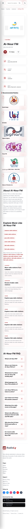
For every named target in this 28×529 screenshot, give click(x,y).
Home (2, 9)
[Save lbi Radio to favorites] (3, 112)
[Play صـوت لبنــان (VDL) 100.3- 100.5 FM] (14, 162)
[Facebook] (4, 492)
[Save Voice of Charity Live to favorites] (3, 174)
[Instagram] (11, 492)
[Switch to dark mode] (25, 3)
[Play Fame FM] (14, 147)
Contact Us (5, 485)
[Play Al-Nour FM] (5, 52)
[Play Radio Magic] (14, 100)
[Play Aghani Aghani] (14, 131)
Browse (5, 467)
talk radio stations (9, 245)
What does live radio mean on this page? (11, 406)
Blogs (4, 473)
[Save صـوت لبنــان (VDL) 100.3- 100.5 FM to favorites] (3, 159)
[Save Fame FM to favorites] (3, 143)
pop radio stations (9, 238)
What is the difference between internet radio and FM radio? (12, 414)
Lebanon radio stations (11, 230)
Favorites (5, 469)
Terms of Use (6, 483)
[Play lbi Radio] (14, 116)
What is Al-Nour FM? (11, 359)
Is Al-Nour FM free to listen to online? (11, 390)
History (4, 471)
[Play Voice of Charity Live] (14, 178)
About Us (5, 481)
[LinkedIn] (14, 492)
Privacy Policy (6, 479)
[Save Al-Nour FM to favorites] (18, 52)
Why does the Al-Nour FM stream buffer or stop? (11, 424)
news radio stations (10, 241)
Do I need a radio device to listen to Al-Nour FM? (11, 433)
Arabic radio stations (10, 234)
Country (8, 9)
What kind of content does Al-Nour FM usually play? (11, 374)
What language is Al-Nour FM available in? (11, 383)
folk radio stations (9, 249)
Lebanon (14, 9)
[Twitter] (7, 492)
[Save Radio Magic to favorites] (3, 97)
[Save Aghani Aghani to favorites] (3, 128)
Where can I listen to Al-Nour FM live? (11, 366)
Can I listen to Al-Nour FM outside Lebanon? (11, 398)
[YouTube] (17, 492)
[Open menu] (3, 3)
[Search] (19, 3)
